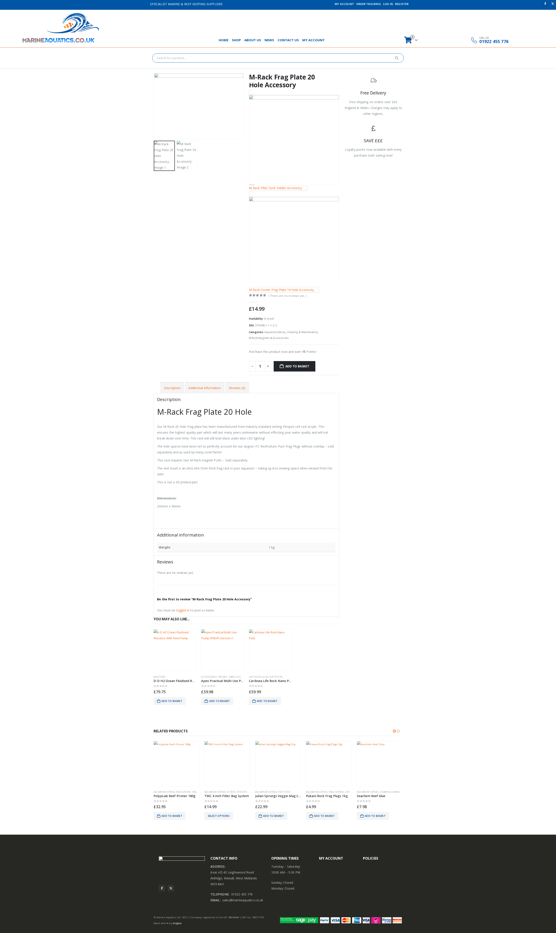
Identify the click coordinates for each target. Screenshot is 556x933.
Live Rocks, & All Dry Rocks (266, 676)
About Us (252, 40)
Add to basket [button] (171, 701)
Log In (388, 4)
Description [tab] (172, 388)
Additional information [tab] (205, 388)
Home (223, 40)
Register (402, 4)
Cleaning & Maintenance (302, 332)
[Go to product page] (175, 650)
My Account (344, 4)
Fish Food (284, 791)
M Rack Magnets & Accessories (269, 338)
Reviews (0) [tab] (237, 388)
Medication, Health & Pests (193, 791)
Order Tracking (368, 4)
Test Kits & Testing (248, 791)
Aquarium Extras (274, 332)
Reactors (159, 676)
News (269, 40)
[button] (154, 106)
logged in (182, 610)
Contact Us (288, 40)
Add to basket (297, 366)
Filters (231, 791)
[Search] (397, 58)
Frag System (336, 791)
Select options (219, 816)
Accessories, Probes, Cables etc (221, 676)
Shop (236, 40)
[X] (553, 3)
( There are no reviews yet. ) (287, 296)
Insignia (177, 923)
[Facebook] (545, 3)
